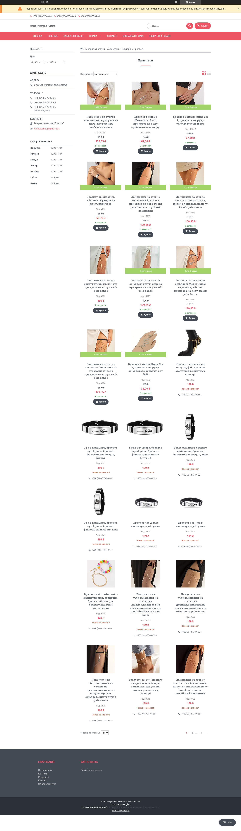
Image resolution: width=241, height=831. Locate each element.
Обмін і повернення (91, 770)
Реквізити (43, 777)
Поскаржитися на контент (121, 807)
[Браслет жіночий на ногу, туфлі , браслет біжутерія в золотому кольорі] (190, 343)
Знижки (37, 36)
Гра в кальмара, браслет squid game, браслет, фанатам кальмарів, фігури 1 (145, 452)
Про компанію (45, 770)
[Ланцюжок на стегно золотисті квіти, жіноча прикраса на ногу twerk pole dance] (100, 260)
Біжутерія (126, 49)
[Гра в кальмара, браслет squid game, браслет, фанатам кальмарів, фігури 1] (145, 427)
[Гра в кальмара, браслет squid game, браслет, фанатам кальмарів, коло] (190, 427)
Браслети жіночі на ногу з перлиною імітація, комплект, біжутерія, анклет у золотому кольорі (146, 686)
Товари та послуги (95, 49)
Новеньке (53, 36)
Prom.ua (136, 801)
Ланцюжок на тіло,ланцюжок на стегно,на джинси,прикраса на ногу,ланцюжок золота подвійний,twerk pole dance (145, 604)
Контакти (112, 36)
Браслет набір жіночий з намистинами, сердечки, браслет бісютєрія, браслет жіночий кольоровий (100, 601)
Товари (93, 36)
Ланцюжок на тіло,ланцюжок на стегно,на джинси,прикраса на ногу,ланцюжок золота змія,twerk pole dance (190, 603)
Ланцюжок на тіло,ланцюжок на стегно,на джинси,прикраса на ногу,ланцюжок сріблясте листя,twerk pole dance (100, 690)
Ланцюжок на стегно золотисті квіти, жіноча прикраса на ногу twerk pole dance (100, 285)
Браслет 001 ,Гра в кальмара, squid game (190, 524)
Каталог (42, 780)
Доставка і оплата (133, 36)
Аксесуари (113, 49)
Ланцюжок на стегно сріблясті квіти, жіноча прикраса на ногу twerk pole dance (145, 285)
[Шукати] (189, 26)
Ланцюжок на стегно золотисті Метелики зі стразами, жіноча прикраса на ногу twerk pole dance (100, 370)
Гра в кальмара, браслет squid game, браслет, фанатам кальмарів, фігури (100, 452)
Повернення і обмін (160, 36)
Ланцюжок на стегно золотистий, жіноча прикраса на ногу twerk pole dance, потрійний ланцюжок (145, 203)
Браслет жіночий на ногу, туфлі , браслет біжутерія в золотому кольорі (190, 369)
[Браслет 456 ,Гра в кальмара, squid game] (145, 502)
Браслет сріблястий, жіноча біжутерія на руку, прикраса (101, 200)
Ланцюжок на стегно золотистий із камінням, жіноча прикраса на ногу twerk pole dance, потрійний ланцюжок (190, 686)
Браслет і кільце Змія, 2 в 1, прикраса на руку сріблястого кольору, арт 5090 (145, 369)
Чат (230, 822)
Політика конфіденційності (146, 807)
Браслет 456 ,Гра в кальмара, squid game (145, 524)
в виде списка (209, 74)
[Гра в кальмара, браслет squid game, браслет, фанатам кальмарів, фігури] (100, 427)
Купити (102, 151)
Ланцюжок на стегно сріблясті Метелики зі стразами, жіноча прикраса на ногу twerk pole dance (190, 287)
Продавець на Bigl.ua (121, 804)
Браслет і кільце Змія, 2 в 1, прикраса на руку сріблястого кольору (190, 120)
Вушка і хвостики (73, 36)
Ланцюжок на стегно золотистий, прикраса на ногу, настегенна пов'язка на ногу (101, 122)
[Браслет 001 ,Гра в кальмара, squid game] (190, 502)
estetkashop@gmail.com (47, 128)
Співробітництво (47, 784)
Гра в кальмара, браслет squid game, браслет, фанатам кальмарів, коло (190, 451)
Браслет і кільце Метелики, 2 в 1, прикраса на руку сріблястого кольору (145, 122)
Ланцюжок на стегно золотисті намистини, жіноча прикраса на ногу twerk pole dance (190, 202)
